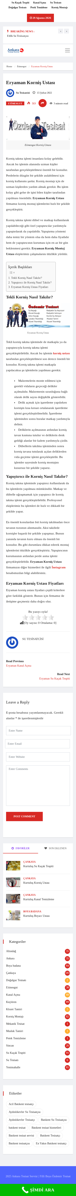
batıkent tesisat (17, 1127)
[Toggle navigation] (67, 50)
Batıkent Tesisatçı (50, 1135)
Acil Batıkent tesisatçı (21, 1104)
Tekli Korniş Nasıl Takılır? (26, 277)
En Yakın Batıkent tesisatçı (51, 1143)
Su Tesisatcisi (22, 92)
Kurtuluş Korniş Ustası (36, 882)
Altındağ (11, 951)
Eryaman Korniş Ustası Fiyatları (29, 287)
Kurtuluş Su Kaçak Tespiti (38, 866)
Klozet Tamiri (14, 1009)
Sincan (10, 1045)
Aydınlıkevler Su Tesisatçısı (25, 1111)
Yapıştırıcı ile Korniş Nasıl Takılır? (31, 282)
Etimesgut (21, 66)
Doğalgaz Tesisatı (17, 7)
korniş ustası (61, 353)
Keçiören (11, 1002)
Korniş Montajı (59, 7)
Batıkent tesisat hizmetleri (46, 1127)
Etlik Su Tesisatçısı (18, 35)
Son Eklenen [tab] (57, 848)
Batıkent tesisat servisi (21, 1135)
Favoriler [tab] (22, 848)
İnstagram (59, 567)
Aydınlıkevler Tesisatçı (22, 1119)
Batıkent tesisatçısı (19, 1143)
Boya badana (32, 911)
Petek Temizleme (38, 7)
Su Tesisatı (55, 2)
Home (9, 66)
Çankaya (29, 861)
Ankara (10, 958)
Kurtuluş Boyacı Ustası (36, 915)
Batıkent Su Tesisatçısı (54, 1119)
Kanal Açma (39, 2)
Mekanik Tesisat (15, 1023)
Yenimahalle (13, 1067)
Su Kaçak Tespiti (20, 2)
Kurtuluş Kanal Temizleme (38, 899)
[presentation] (60, 31)
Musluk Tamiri (14, 1031)
